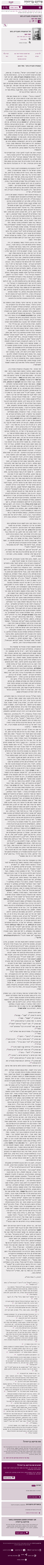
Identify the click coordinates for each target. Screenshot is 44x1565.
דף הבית (39, 11)
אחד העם (27, 11)
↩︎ (27, 1284)
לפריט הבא (6, 55)
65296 (11, 2)
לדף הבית (41, 1537)
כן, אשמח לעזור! (22, 1533)
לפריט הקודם (37, 55)
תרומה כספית (15, 7)
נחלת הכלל (23, 39)
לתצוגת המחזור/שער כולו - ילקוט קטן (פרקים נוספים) (22, 56)
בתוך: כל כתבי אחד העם (24, 36)
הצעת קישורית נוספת (33, 1513)
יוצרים (33, 11)
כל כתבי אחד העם (18, 11)
